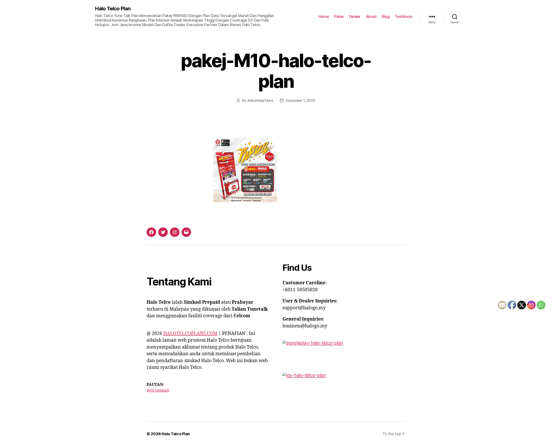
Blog (385, 16)
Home (323, 16)
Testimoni (403, 16)
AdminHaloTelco (260, 100)
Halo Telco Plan (112, 8)
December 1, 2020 (300, 100)
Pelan (339, 16)
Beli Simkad (158, 390)
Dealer (355, 16)
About (371, 16)
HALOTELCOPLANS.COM (190, 333)
